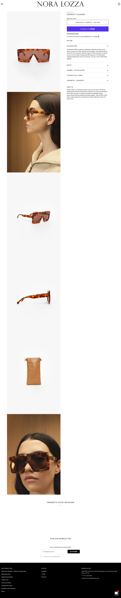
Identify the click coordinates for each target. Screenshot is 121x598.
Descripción (72, 46)
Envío (69, 65)
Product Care (5, 580)
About (3, 591)
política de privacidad (6, 577)
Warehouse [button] (86, 568)
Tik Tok (43, 574)
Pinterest (43, 577)
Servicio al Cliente (6, 582)
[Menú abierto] (4, 4)
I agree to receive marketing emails (51, 556)
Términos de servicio (6, 585)
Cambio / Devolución (75, 70)
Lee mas (69, 58)
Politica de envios (6, 574)
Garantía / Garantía (75, 80)
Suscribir (73, 551)
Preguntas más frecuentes (8, 588)
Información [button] (6, 568)
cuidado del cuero (75, 75)
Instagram (44, 571)
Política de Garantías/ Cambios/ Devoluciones (13, 571)
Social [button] (44, 568)
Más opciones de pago (73, 33)
